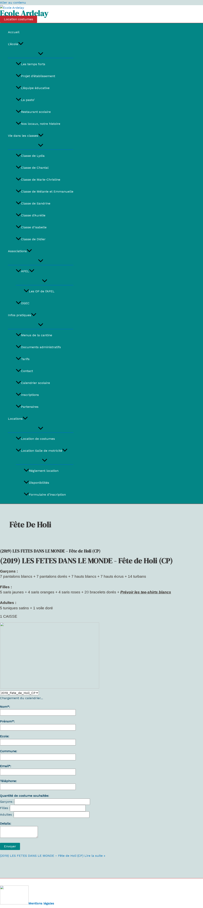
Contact (27, 371)
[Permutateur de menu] (40, 54)
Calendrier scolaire (35, 383)
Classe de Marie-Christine (40, 179)
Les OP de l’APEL (42, 291)
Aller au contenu (13, 2)
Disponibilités (39, 483)
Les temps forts (33, 64)
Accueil (13, 32)
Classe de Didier (33, 239)
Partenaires (29, 407)
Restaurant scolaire (36, 112)
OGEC (25, 303)
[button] (18, 19)
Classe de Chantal (35, 168)
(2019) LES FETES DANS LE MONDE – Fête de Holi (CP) (50, 551)
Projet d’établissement (38, 76)
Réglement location (43, 471)
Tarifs (25, 359)
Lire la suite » (52, 856)
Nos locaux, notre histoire (40, 124)
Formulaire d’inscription (47, 494)
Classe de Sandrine (35, 203)
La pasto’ (28, 100)
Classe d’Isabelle (34, 227)
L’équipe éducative (35, 88)
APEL (25, 271)
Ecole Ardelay (24, 13)
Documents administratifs (41, 347)
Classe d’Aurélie (33, 215)
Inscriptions (30, 395)
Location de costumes (38, 439)
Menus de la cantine (36, 335)
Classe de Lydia (33, 156)
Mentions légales (41, 903)
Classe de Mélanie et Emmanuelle (47, 191)
